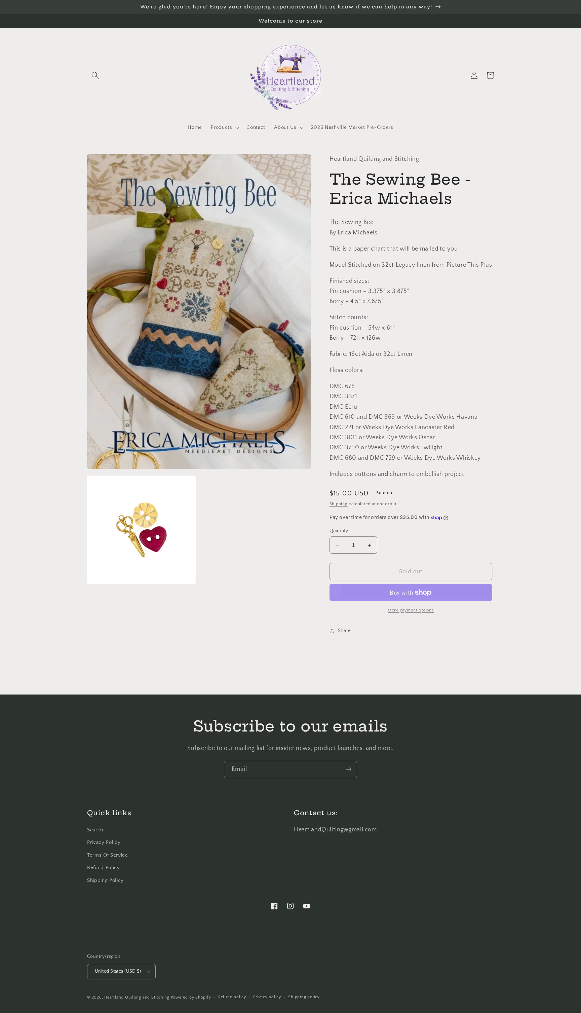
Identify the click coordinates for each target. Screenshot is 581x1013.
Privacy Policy (103, 842)
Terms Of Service (107, 855)
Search (95, 830)
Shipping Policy (105, 880)
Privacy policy (267, 997)
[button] (95, 75)
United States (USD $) (118, 971)
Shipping (339, 503)
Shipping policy (304, 997)
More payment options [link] (411, 610)
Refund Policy (103, 867)
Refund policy (232, 997)
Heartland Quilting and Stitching (136, 997)
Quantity (339, 530)
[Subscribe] (349, 769)
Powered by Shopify (191, 997)
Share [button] (344, 631)
